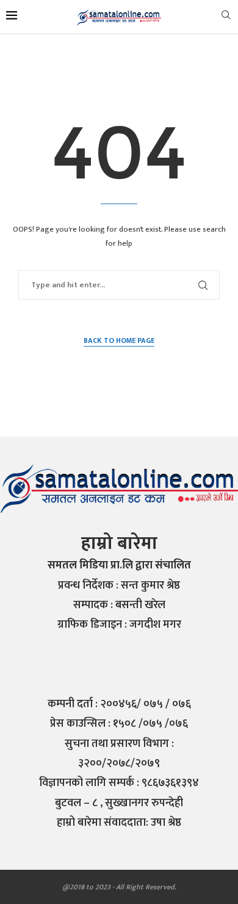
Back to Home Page (119, 341)
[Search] (226, 17)
